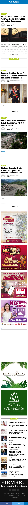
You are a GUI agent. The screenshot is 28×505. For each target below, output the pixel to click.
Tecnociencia (15, 497)
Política (12, 493)
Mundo (6, 495)
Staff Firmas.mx (10, 25)
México (23, 493)
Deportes (23, 495)
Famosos (17, 495)
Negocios (11, 495)
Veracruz (18, 493)
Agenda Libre (6, 493)
